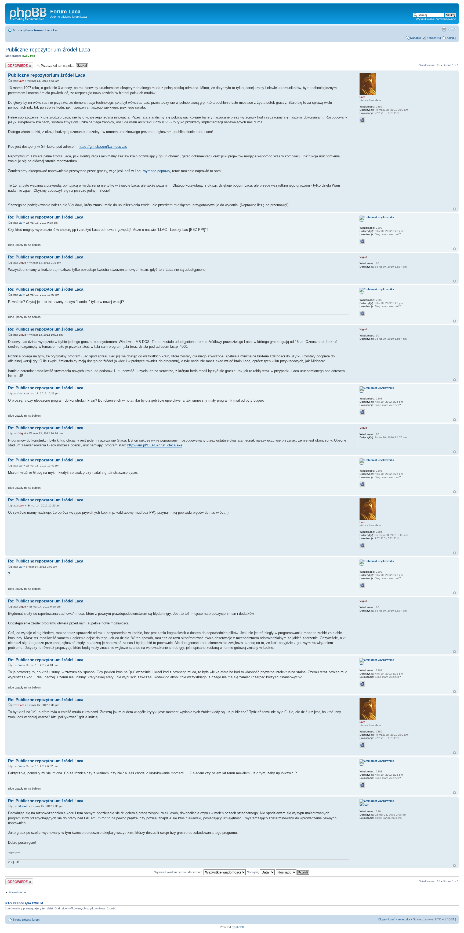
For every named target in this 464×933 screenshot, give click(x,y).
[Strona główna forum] (28, 13)
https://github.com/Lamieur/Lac (103, 147)
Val (21, 222)
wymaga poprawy (156, 171)
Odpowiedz (12, 63)
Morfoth (23, 806)
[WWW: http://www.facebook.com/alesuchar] (362, 241)
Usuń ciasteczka (399, 919)
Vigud (22, 262)
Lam (21, 80)
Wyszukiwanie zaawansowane (436, 19)
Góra (454, 209)
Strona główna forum (28, 30)
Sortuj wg (253, 872)
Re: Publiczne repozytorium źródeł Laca (45, 217)
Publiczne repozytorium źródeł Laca (47, 50)
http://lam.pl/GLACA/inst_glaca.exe (154, 445)
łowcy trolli (28, 55)
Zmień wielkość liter (452, 29)
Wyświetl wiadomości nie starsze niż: (179, 872)
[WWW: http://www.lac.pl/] (362, 120)
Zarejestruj (434, 37)
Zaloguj (451, 37)
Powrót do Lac (18, 892)
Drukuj (444, 29)
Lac (47, 30)
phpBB (239, 926)
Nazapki (415, 37)
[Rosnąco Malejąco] (293, 872)
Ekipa (382, 919)
